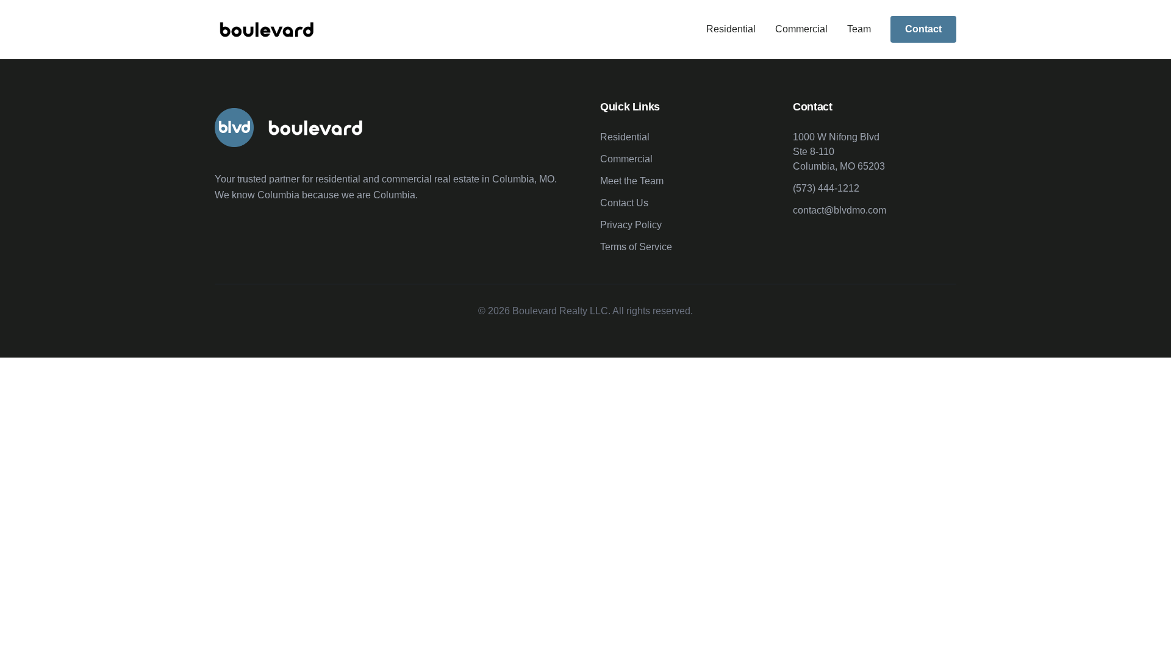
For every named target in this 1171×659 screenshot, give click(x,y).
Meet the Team (632, 181)
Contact (923, 29)
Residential (731, 29)
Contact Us (624, 203)
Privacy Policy (631, 225)
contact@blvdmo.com (839, 210)
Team (859, 29)
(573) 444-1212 (826, 188)
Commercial (801, 29)
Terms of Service (636, 247)
